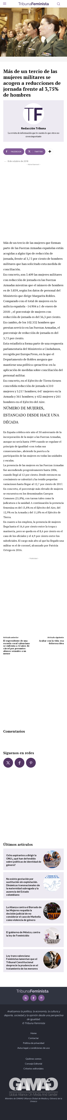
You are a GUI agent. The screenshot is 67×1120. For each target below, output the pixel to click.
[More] (49, 151)
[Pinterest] (31, 763)
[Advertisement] (33, 201)
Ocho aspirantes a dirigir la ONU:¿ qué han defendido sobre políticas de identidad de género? (23, 860)
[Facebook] (19, 763)
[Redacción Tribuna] (33, 113)
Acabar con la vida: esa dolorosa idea (51, 642)
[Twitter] (8, 763)
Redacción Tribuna (33, 128)
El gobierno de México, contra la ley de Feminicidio (23, 934)
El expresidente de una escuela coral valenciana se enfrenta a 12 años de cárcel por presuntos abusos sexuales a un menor (16, 647)
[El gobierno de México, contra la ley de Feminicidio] (52, 936)
